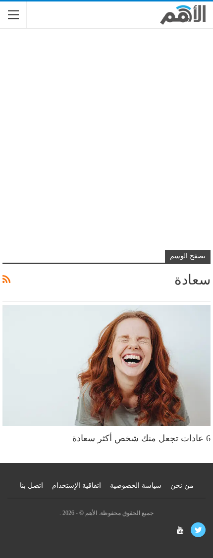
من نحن (182, 485)
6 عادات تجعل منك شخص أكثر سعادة (141, 438)
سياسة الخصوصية (135, 485)
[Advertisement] (106, 145)
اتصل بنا (31, 485)
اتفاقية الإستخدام (76, 485)
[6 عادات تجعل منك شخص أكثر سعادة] (106, 365)
